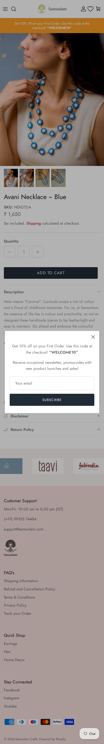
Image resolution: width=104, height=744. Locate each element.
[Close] (93, 337)
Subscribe (52, 399)
